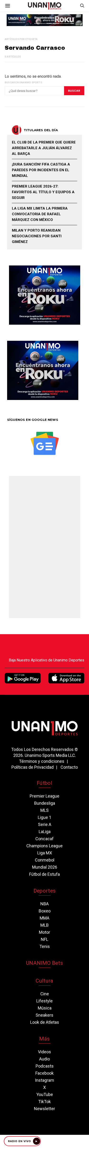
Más (44, 1039)
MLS (44, 810)
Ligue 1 (44, 817)
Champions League (44, 845)
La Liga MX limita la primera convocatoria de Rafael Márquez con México (40, 214)
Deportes (44, 891)
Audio (44, 1058)
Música (45, 1007)
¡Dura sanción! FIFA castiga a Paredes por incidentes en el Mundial (41, 170)
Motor (44, 932)
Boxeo (45, 910)
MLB (44, 925)
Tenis (44, 946)
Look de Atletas (44, 1022)
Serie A (44, 824)
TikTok (44, 1101)
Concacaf (44, 838)
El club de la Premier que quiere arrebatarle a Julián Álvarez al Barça (44, 148)
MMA (44, 918)
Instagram (44, 1080)
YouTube (44, 1094)
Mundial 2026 (44, 867)
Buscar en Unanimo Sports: (24, 82)
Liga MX (44, 852)
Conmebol (44, 859)
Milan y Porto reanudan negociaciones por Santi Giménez (36, 236)
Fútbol (44, 783)
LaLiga (45, 831)
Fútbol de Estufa (44, 874)
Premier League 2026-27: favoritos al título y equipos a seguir (43, 192)
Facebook (44, 1073)
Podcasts (45, 1066)
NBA (44, 903)
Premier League (44, 796)
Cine (44, 993)
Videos (44, 1051)
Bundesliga (44, 803)
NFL (44, 939)
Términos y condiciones (41, 761)
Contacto (69, 767)
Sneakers (44, 1015)
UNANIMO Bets (44, 963)
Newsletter (44, 1108)
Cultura (44, 981)
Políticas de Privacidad (32, 767)
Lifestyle (44, 1000)
